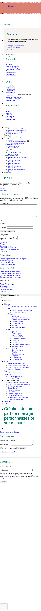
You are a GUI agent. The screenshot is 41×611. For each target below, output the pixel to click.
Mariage (7, 24)
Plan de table (16, 333)
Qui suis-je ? (4, 242)
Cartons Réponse (18, 322)
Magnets (15, 356)
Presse (2, 244)
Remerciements (17, 323)
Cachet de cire (17, 359)
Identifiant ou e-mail (7, 441)
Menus (14, 331)
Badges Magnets (13, 146)
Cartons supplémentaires (21, 320)
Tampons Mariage (18, 327)
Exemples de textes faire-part (10, 271)
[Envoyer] (9, 56)
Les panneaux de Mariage (16, 143)
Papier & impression (14, 166)
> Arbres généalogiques (15, 137)
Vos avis (3, 292)
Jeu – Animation (13, 147)
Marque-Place (17, 335)
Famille (6, 371)
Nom (1, 220)
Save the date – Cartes (20, 318)
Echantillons (12, 162)
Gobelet (10, 144)
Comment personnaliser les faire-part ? (13, 259)
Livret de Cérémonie (19, 339)
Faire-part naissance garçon (17, 130)
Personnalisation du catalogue (17, 157)
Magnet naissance (14, 133)
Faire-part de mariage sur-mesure (18, 159)
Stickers (10, 140)
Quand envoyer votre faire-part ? (11, 275)
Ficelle (10, 149)
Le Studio (7, 151)
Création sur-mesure (19, 312)
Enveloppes (11, 165)
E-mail (2, 224)
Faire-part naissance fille (15, 129)
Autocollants (16, 358)
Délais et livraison (6, 290)
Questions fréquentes (14, 171)
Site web (3, 227)
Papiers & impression (7, 288)
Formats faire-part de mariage (10, 273)
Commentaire (5, 203)
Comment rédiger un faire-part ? (11, 277)
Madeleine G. (4, 190)
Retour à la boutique (14, 97)
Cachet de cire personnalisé (17, 141)
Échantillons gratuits (7, 261)
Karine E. (3, 188)
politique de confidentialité (8, 478)
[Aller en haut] (1, 297)
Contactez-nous (13, 154)
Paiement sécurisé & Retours (17, 169)
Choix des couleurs (14, 160)
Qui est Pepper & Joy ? (15, 152)
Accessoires (12, 348)
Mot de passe (5, 444)
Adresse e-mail (6, 466)
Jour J (10, 329)
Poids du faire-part (14, 163)
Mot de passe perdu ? (7, 452)
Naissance (8, 127)
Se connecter (21, 448)
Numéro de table (18, 337)
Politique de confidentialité (9, 250)
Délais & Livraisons (14, 168)
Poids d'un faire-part (7, 284)
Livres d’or (15, 341)
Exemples (7, 173)
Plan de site (4, 252)
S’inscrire (3, 481)
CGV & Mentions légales (8, 248)
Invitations (15, 316)
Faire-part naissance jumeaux (17, 132)
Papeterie (11, 314)
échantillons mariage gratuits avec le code (22, 2)
